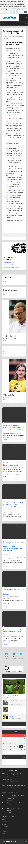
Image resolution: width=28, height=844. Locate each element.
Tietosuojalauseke (6, 821)
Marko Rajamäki (13, 112)
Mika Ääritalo (16, 190)
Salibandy (6, 697)
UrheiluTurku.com (10, 841)
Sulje (26, 11)
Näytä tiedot (20, 9)
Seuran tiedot (6, 267)
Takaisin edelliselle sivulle (9, 227)
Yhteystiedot (5, 826)
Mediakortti (4, 822)
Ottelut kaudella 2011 (8, 264)
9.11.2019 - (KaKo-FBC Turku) (10, 695)
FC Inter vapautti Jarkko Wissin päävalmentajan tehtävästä (12, 631)
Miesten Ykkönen (14, 553)
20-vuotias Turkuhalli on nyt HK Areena (16, 809)
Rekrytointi (4, 824)
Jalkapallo (12, 704)
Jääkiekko (11, 781)
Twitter (3, 833)
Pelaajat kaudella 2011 (8, 262)
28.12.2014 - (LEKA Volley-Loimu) (15, 715)
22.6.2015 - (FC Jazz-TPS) (15, 708)
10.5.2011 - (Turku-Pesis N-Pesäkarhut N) (14, 774)
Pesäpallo (11, 777)
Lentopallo (12, 718)
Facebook (4, 829)
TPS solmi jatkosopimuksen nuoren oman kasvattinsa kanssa (13, 592)
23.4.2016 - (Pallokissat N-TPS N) (16, 701)
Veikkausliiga (19, 36)
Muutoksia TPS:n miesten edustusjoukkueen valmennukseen (13, 504)
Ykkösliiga (13, 509)
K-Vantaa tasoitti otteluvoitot (15, 803)
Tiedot (4, 281)
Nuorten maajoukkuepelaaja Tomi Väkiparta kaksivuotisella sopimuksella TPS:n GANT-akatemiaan (14, 546)
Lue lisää (5, 439)
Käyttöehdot (4, 819)
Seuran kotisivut (15, 267)
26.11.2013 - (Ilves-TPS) (13, 779)
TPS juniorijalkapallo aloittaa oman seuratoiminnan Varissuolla (15, 797)
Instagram (4, 831)
